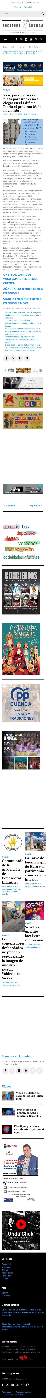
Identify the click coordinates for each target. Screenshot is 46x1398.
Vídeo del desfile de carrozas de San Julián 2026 (29, 1096)
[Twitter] (12, 1070)
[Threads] (33, 1070)
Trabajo (5, 1270)
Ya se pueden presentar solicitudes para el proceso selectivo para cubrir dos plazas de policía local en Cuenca (23, 331)
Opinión (17, 7)
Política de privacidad (14, 1394)
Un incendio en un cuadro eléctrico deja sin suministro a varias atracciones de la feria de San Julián (23, 315)
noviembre (22, 47)
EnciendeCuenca (31, 114)
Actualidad (6, 1264)
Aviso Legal (6, 1392)
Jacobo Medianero (32, 947)
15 (30, 47)
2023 (12, 47)
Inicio (5, 47)
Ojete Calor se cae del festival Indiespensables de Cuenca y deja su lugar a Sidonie (23, 323)
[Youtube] (26, 1070)
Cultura (36, 47)
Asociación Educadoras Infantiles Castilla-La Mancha (11, 891)
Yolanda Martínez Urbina (35, 887)
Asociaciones (7, 1273)
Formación (6, 1276)
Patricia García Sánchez (11, 985)
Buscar (42, 13)
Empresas (6, 1267)
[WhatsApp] (39, 1070)
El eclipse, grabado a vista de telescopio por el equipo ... (29, 1129)
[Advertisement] (23, 455)
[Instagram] (19, 1070)
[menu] (5, 39)
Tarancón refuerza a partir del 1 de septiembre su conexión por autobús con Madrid (22, 339)
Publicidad (28, 7)
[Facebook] (5, 1070)
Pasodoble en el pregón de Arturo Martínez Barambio (29, 1112)
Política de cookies (23, 1392)
